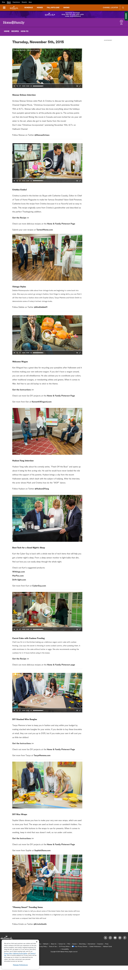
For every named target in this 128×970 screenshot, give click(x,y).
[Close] (36, 941)
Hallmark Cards (107, 946)
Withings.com (18, 572)
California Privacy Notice (20, 953)
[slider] (47, 83)
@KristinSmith (40, 924)
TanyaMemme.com (42, 756)
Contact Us (61, 944)
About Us (53, 944)
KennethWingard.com (41, 402)
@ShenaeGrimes (42, 135)
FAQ (68, 944)
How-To (24, 31)
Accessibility (65, 949)
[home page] (13, 7)
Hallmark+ (46, 944)
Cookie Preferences (95, 946)
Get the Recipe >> (20, 218)
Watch (9, 2)
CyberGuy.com (39, 586)
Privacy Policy (43, 946)
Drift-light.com (19, 580)
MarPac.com (18, 576)
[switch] (31, 86)
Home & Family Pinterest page (61, 665)
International (91, 944)
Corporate (100, 944)
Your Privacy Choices (81, 946)
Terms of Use (53, 946)
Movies (40, 7)
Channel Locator (110, 7)
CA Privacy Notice (64, 946)
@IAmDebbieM (40, 307)
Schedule (28, 7)
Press (106, 944)
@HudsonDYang (42, 489)
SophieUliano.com (42, 851)
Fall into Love (53, 7)
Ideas (30, 2)
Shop (3, 2)
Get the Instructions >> (23, 390)
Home (6, 31)
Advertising (82, 944)
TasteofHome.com (44, 230)
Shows (66, 7)
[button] (47, 68)
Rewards (24, 2)
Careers (74, 944)
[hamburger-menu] (4, 7)
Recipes (15, 31)
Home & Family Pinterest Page (61, 224)
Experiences (16, 2)
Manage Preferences (20, 965)
